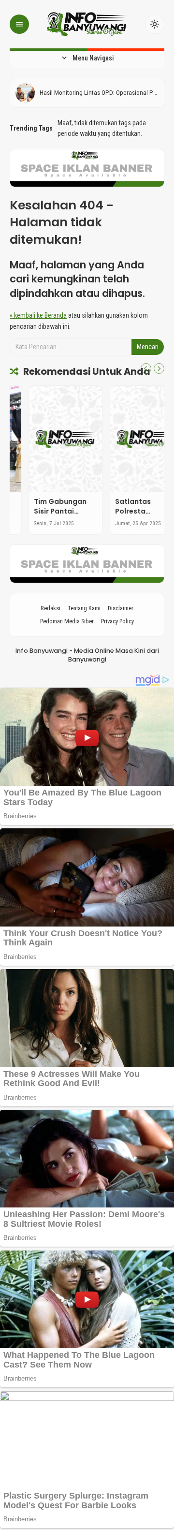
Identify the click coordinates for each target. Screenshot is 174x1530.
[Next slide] (159, 368)
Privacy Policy (117, 621)
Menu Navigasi (87, 58)
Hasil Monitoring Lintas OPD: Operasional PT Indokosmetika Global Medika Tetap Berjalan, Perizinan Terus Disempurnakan (99, 93)
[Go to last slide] (146, 368)
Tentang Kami (84, 608)
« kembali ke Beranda (38, 315)
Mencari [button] (148, 347)
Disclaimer (120, 608)
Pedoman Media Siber (67, 621)
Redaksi (50, 608)
